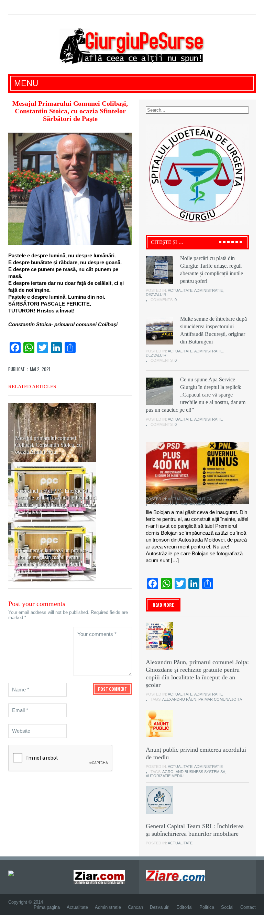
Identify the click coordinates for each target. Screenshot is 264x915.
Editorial (184, 907)
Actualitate (180, 290)
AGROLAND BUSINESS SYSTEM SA (193, 772)
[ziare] (99, 876)
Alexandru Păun (179, 699)
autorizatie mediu (165, 776)
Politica (203, 499)
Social (227, 907)
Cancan (135, 907)
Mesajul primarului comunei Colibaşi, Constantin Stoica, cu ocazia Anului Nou (48, 445)
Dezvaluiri (156, 294)
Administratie (208, 290)
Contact (248, 907)
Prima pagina (47, 907)
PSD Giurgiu (219, 504)
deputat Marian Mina (184, 504)
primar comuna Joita (220, 699)
